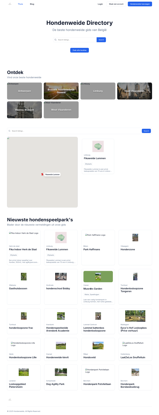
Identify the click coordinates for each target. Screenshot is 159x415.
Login (100, 4)
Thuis (20, 4)
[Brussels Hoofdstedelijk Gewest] (61, 91)
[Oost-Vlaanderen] (134, 91)
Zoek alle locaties (80, 50)
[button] (51, 175)
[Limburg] (98, 91)
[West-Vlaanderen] (61, 109)
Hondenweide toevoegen (140, 4)
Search (101, 40)
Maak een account (116, 4)
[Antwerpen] (24, 91)
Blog (32, 4)
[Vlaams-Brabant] (24, 109)
